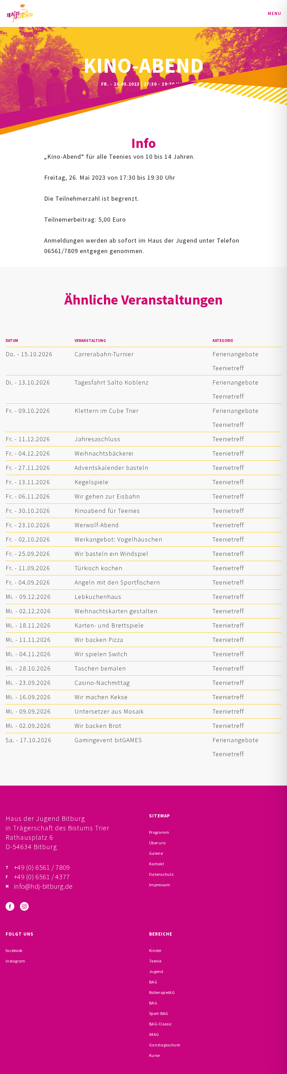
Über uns (157, 842)
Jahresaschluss (97, 439)
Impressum (159, 884)
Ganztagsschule (164, 1044)
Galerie (156, 853)
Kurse (154, 1055)
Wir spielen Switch (101, 654)
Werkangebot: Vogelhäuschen (118, 539)
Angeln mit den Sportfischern (117, 582)
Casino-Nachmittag (102, 683)
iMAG (154, 1034)
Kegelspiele (91, 482)
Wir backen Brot (98, 726)
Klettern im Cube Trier (107, 411)
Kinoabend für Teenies (107, 511)
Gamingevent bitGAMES (108, 740)
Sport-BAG (158, 1013)
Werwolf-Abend (97, 525)
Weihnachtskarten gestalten (116, 611)
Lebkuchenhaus (98, 597)
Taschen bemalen (100, 668)
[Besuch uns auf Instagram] (24, 906)
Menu (274, 13)
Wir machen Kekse (101, 697)
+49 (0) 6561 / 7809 (42, 867)
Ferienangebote (235, 354)
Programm (159, 832)
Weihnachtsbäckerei (104, 453)
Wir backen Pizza (99, 640)
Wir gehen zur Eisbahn (107, 496)
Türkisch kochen (98, 568)
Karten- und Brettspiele (109, 625)
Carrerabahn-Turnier (104, 354)
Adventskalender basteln (111, 468)
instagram (16, 961)
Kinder (155, 950)
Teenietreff (228, 368)
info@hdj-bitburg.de (43, 886)
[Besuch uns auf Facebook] (10, 906)
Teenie (155, 961)
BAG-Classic (160, 1023)
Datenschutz (161, 874)
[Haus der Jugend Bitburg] (20, 13)
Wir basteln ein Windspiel (111, 554)
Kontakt (156, 863)
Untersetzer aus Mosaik (109, 711)
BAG (153, 981)
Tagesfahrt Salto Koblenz (112, 382)
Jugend (156, 971)
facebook (14, 950)
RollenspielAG (162, 992)
